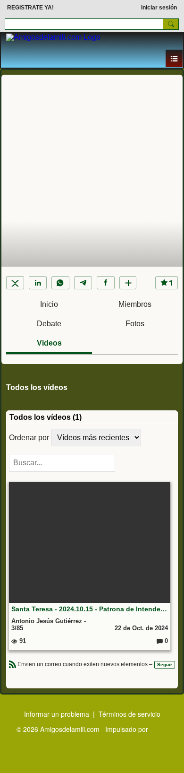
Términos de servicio (129, 714)
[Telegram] (83, 282)
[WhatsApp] (60, 282)
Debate (49, 324)
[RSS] (13, 664)
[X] (15, 282)
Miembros (134, 304)
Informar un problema (56, 714)
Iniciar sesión (159, 7)
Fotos (134, 324)
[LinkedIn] (38, 282)
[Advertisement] (92, 146)
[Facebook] (106, 282)
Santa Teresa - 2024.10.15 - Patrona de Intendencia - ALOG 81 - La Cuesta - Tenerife (89, 609)
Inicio (49, 304)
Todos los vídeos (36, 387)
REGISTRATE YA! (30, 7)
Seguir (164, 664)
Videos (49, 343)
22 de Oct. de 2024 (141, 628)
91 (21, 640)
